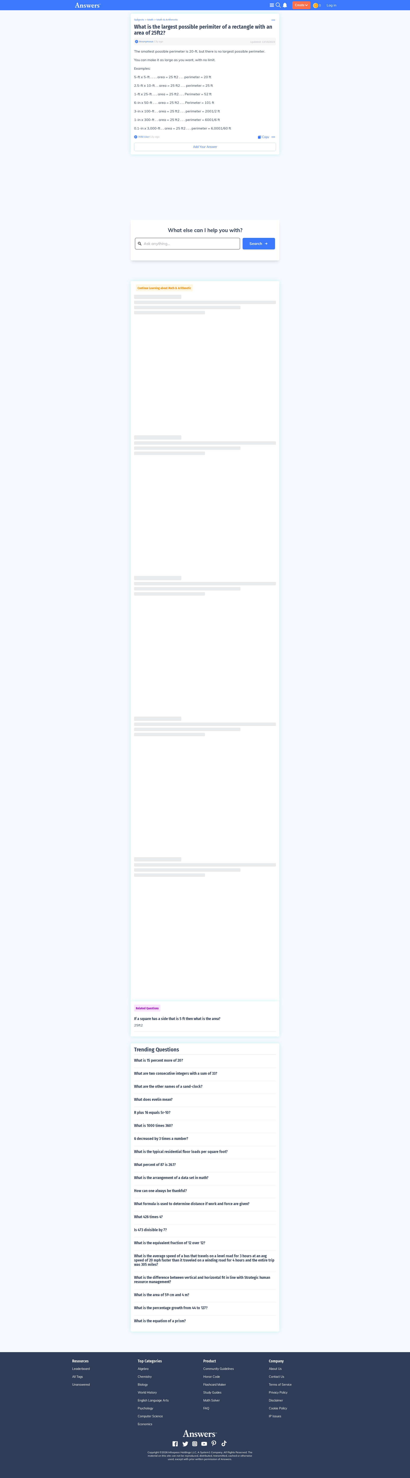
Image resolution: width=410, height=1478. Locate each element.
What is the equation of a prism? (160, 1321)
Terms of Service (280, 1385)
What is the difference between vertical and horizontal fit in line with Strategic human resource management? (202, 1279)
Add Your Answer (205, 147)
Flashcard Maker (214, 1385)
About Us (275, 1369)
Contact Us (276, 1377)
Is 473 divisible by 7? (150, 1230)
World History (147, 1392)
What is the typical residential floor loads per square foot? (181, 1151)
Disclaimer (276, 1400)
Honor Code (211, 1377)
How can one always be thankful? (160, 1190)
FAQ (206, 1408)
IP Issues (275, 1416)
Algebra (143, 1369)
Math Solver (211, 1400)
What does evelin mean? (153, 1099)
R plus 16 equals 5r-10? (152, 1112)
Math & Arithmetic (167, 19)
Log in (331, 5)
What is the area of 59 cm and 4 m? (161, 1295)
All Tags (77, 1377)
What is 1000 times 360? (153, 1125)
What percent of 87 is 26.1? (155, 1164)
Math (150, 19)
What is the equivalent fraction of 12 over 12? (169, 1243)
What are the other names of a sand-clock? (168, 1086)
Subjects (139, 19)
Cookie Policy (278, 1408)
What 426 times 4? (148, 1216)
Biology (143, 1385)
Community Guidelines (218, 1369)
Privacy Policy (278, 1392)
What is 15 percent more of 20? (158, 1060)
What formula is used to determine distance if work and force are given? (191, 1203)
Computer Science (150, 1416)
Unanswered (81, 1385)
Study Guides (212, 1392)
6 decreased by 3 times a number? (161, 1138)
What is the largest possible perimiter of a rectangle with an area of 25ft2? (203, 30)
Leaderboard (81, 1369)
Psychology (145, 1408)
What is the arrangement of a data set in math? (171, 1177)
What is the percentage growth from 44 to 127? (171, 1308)
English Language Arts (153, 1400)
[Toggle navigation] (272, 5)
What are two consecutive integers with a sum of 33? (175, 1073)
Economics (145, 1424)
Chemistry (145, 1377)
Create (300, 5)
